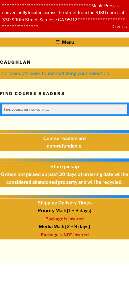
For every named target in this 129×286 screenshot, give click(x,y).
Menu (68, 42)
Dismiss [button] (119, 26)
